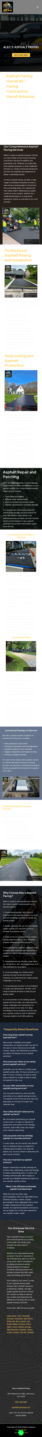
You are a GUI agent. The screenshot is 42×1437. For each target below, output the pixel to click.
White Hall (11, 1321)
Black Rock (28, 1318)
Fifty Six (23, 1332)
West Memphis (12, 1330)
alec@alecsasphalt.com (21, 1407)
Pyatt (19, 1316)
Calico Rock (11, 1316)
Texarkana (18, 1318)
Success (10, 1318)
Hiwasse (30, 1332)
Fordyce (21, 1324)
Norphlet (25, 1316)
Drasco (9, 1332)
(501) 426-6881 (21, 1402)
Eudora (16, 1332)
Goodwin (22, 1330)
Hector (30, 1330)
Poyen (14, 1327)
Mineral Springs (24, 1327)
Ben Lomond (21, 1321)
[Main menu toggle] (37, 7)
